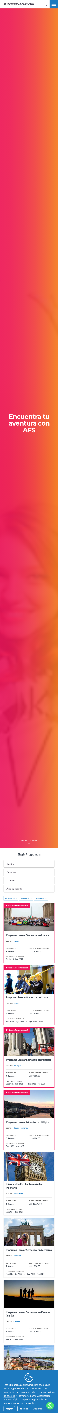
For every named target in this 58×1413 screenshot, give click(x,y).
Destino (10, 863)
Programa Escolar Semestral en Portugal (28, 1060)
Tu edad (10, 880)
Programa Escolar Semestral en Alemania (29, 1250)
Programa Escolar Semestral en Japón (27, 997)
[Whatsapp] (50, 1405)
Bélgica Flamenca (21, 1127)
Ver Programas (29, 841)
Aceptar (9, 1408)
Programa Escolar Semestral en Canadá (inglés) (28, 1313)
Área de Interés (14, 888)
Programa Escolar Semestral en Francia (27, 935)
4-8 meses (25, 898)
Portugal (17, 1065)
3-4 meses (40, 898)
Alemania (17, 1255)
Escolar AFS (9, 898)
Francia (16, 940)
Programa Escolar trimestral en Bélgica (27, 1122)
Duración (11, 872)
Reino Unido (18, 1193)
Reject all (24, 1408)
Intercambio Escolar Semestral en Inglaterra (24, 1186)
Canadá (17, 1321)
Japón (16, 1003)
